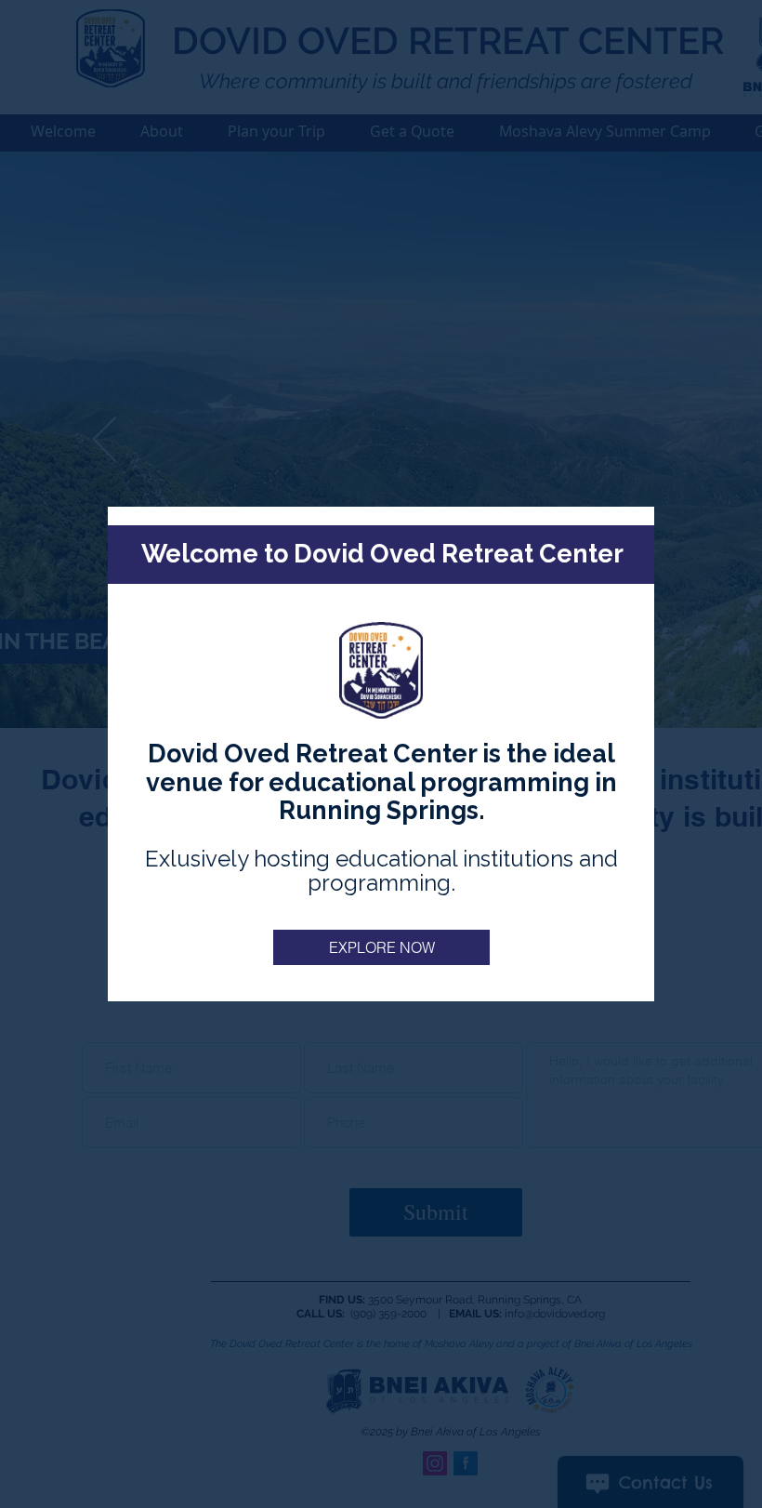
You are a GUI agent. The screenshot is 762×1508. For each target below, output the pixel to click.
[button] (381, 947)
